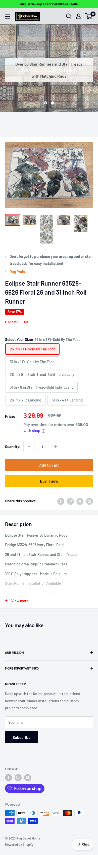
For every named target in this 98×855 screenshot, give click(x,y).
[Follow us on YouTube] (27, 777)
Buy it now (49, 481)
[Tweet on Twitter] (79, 501)
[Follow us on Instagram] (18, 777)
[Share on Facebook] (60, 501)
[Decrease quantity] (29, 446)
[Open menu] (7, 17)
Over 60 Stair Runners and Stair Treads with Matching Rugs (49, 70)
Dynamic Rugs (17, 322)
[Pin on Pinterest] (70, 501)
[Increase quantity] (55, 446)
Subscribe (22, 737)
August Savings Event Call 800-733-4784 (49, 4)
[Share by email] (89, 501)
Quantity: (12, 446)
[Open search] (69, 16)
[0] (89, 16)
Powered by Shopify (19, 844)
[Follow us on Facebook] (8, 777)
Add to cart (49, 465)
